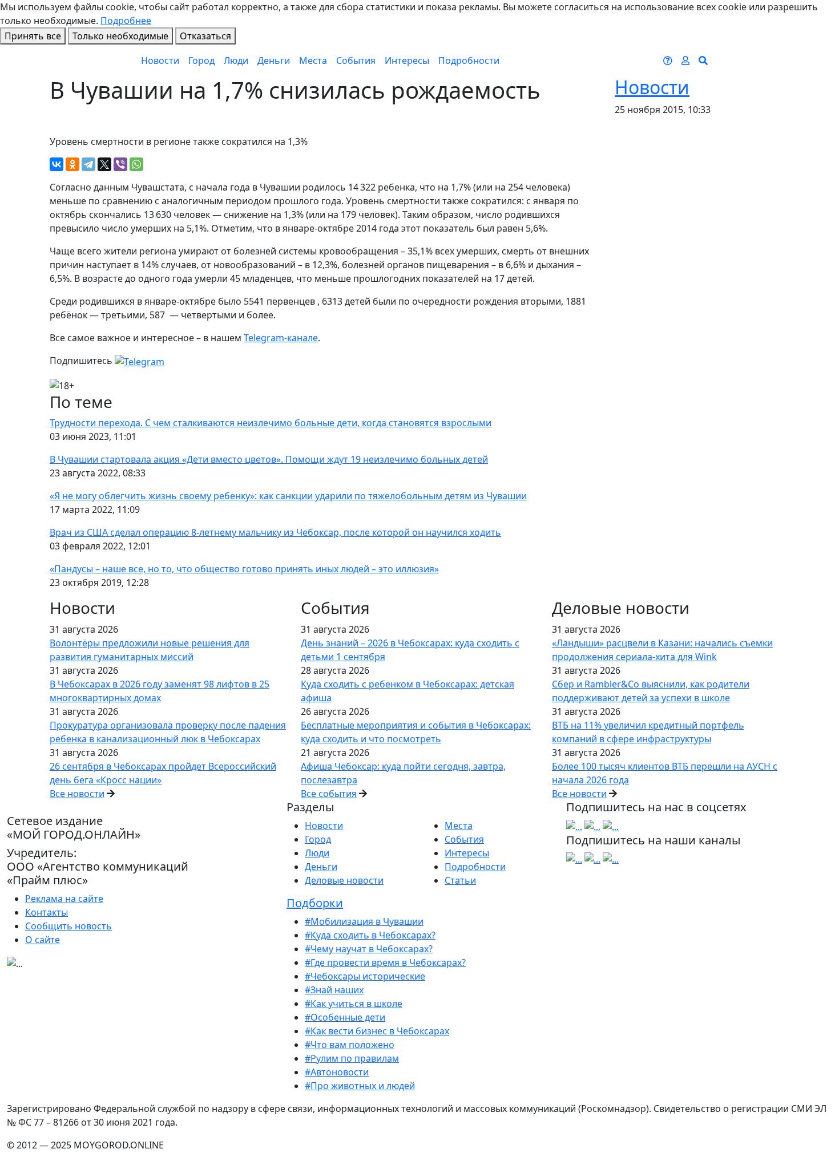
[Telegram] (88, 164)
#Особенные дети (345, 1017)
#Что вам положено (349, 1044)
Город (201, 60)
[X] (104, 164)
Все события (329, 793)
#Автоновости (337, 1072)
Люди (236, 60)
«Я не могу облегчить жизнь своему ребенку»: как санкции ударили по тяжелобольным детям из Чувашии (288, 496)
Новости (160, 60)
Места (313, 60)
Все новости (77, 793)
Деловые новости (344, 880)
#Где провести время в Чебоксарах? (385, 962)
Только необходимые (120, 36)
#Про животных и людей (360, 1085)
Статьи (460, 880)
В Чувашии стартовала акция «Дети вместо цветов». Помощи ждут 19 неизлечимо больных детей (269, 459)
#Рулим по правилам (352, 1058)
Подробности (468, 60)
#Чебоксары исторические (365, 976)
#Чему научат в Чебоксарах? (369, 948)
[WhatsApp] (136, 164)
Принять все (33, 36)
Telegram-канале (281, 337)
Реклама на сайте (64, 898)
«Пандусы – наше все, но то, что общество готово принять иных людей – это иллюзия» (244, 569)
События (356, 60)
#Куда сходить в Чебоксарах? (370, 935)
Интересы (407, 60)
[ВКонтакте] (56, 164)
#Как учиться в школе (353, 1003)
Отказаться (205, 36)
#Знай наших (334, 990)
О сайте (42, 939)
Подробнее (125, 20)
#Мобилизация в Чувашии (364, 921)
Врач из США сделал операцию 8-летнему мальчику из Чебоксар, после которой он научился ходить (275, 532)
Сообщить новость (68, 926)
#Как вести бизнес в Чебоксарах (377, 1031)
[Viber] (120, 164)
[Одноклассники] (72, 164)
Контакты (46, 912)
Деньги (273, 60)
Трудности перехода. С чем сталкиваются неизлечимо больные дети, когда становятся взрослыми (270, 422)
